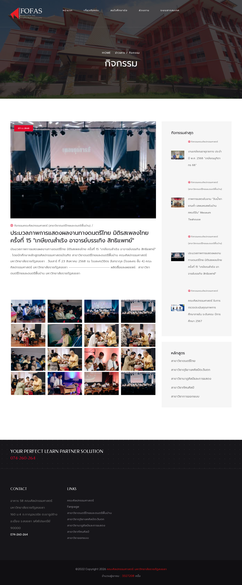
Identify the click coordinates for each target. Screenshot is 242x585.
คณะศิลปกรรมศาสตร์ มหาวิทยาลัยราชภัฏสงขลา (137, 569)
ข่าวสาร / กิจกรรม (127, 53)
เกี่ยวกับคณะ (91, 10)
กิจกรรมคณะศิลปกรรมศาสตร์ (204, 141)
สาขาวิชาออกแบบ (78, 538)
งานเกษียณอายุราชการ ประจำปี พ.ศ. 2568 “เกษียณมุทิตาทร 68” (205, 158)
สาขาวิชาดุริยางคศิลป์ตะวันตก (190, 370)
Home (106, 53)
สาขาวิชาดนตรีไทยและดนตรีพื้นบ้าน (89, 513)
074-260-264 (22, 458)
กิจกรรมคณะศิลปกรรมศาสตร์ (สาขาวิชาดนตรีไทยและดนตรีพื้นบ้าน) (52, 226)
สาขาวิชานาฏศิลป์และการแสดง (191, 378)
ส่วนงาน (144, 10)
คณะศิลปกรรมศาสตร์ (80, 500)
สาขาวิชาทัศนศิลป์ (182, 387)
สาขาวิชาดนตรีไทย (183, 361)
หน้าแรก (68, 10)
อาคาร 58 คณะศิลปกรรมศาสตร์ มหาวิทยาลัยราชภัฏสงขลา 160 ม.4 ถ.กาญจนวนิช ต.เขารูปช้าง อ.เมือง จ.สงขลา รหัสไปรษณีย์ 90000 (33, 514)
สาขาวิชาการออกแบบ (185, 396)
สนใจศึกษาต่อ (118, 10)
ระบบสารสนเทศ (170, 10)
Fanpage (73, 507)
